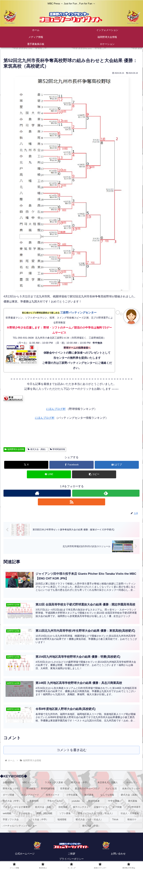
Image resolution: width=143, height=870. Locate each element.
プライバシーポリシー (71, 858)
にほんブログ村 (56, 408)
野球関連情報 (58, 449)
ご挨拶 (71, 853)
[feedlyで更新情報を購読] (106, 493)
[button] (94, 474)
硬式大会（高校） (38, 449)
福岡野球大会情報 (15, 449)
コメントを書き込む (71, 750)
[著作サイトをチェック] (37, 493)
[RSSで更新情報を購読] (71, 501)
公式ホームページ (25, 853)
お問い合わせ (118, 853)
